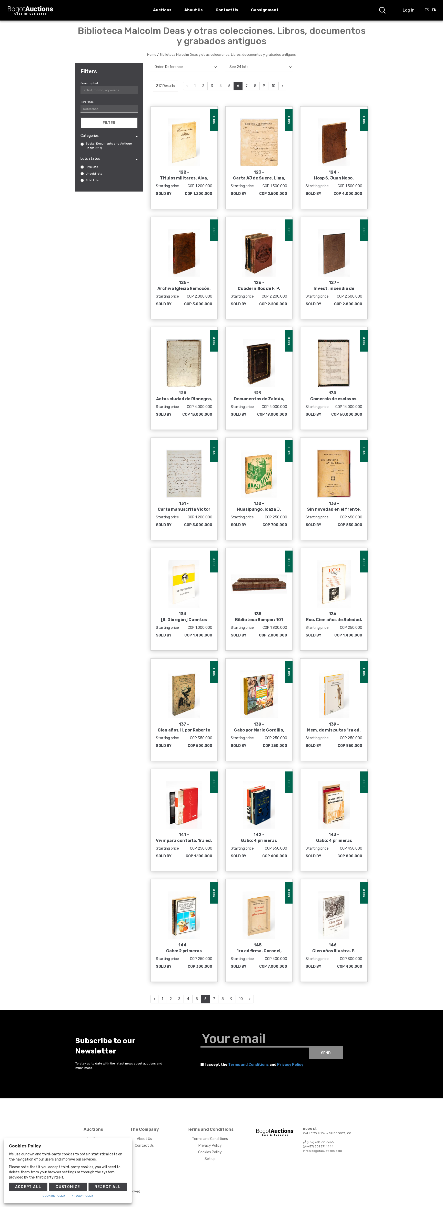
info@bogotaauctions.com (322, 1151)
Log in (409, 10)
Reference (87, 101)
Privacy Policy (290, 1064)
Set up (210, 1159)
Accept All (28, 1187)
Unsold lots (94, 173)
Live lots (92, 167)
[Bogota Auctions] (30, 10)
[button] (382, 10)
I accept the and (254, 1064)
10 (273, 86)
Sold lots (92, 180)
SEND (326, 1053)
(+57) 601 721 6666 (320, 1142)
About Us (144, 1139)
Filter (109, 123)
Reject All (108, 1187)
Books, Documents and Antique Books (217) (109, 146)
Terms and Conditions (248, 1064)
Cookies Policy (210, 1152)
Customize (68, 1187)
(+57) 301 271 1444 (320, 1146)
